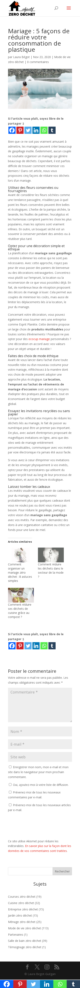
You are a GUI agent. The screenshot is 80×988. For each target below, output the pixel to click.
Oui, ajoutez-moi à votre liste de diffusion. (40, 785)
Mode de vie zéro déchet (24, 928)
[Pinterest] (20, 130)
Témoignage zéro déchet (24, 947)
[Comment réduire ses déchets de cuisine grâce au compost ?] (21, 595)
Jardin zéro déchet (20, 915)
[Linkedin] (36, 130)
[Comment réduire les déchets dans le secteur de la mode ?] (51, 555)
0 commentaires (38, 62)
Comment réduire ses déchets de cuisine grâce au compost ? (19, 611)
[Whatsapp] (44, 130)
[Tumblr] (52, 130)
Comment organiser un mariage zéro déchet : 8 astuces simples (20, 572)
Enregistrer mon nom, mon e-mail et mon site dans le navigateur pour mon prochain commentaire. (38, 772)
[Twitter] (28, 130)
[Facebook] (12, 130)
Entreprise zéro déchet (23, 909)
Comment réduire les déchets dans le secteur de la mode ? (51, 570)
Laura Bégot (21, 57)
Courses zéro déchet (21, 897)
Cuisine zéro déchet (21, 903)
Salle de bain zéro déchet (24, 941)
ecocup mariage (39, 339)
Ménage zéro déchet (21, 922)
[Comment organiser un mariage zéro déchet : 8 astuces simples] (21, 555)
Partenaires (15, 934)
